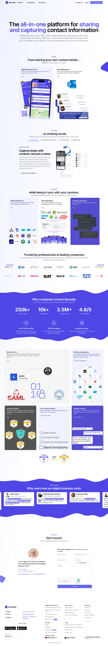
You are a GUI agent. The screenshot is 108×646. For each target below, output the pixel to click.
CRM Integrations (70, 612)
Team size (78, 560)
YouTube (25, 616)
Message (60, 565)
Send (75, 586)
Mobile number (61, 560)
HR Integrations (49, 617)
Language (7, 634)
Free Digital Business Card (53, 607)
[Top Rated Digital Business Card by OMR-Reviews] (43, 458)
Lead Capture (69, 607)
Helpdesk (48, 627)
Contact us (79, 2)
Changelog (48, 630)
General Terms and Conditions (74, 627)
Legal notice (68, 632)
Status (47, 625)
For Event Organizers (71, 615)
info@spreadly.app (28, 614)
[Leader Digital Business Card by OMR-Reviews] (64, 458)
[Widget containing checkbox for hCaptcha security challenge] (69, 581)
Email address (81, 554)
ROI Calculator (49, 619)
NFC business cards (51, 614)
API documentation (50, 632)
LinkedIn (31, 616)
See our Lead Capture (28, 173)
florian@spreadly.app (24, 574)
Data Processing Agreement (73, 625)
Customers (88, 617)
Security (87, 610)
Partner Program (90, 615)
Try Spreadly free (96, 2)
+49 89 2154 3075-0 (38, 574)
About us (87, 607)
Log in (87, 2)
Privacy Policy (69, 630)
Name (61, 554)
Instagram (25, 618)
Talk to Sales (22, 623)
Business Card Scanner (72, 610)
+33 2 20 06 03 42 (28, 611)
